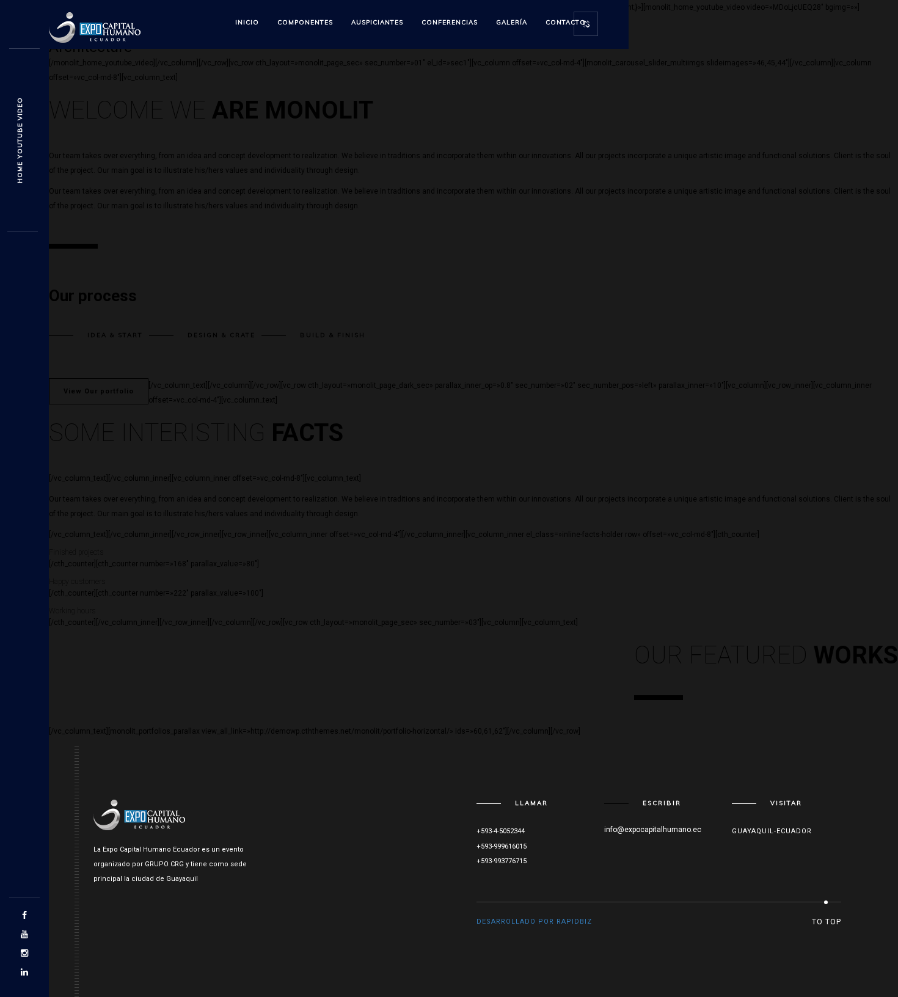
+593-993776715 (501, 861)
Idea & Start (115, 335)
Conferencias (450, 22)
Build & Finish (332, 335)
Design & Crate (221, 335)
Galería (511, 22)
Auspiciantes (377, 22)
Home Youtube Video (20, 141)
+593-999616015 (501, 846)
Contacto (566, 22)
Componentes (305, 22)
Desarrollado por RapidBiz (534, 922)
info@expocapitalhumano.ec (652, 829)
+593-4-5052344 (500, 831)
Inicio (247, 22)
